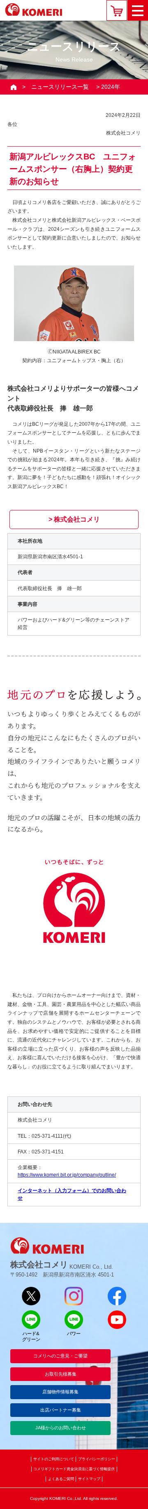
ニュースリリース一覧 (60, 86)
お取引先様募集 (60, 1373)
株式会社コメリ (77, 519)
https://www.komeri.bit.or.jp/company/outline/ (67, 1175)
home (13, 87)
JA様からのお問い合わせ (60, 1427)
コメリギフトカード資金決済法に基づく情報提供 (74, 1469)
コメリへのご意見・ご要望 (60, 1355)
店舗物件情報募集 (60, 1391)
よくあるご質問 (61, 1479)
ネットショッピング (116, 10)
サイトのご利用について (53, 1459)
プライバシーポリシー (96, 1459)
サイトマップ (89, 1479)
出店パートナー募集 (60, 1409)
